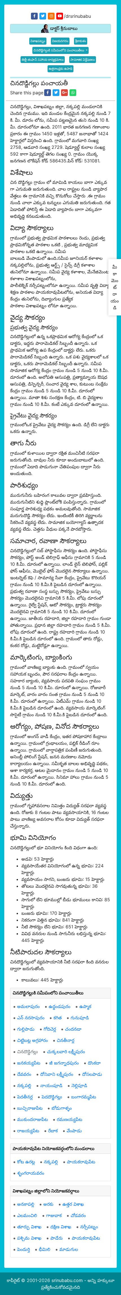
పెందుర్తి (23, 1249)
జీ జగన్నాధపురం (64, 1063)
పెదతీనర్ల (25, 1097)
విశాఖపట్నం (37, 41)
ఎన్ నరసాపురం (30, 1017)
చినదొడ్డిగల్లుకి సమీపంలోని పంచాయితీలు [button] (59, 50)
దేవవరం (24, 1074)
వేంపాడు (74, 1130)
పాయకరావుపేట (81, 1162)
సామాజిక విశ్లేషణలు (82, 60)
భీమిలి (44, 1249)
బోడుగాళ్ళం (61, 1108)
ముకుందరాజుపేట (32, 1119)
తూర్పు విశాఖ (29, 1226)
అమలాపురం (28, 1006)
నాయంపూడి (51, 1085)
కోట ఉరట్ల (26, 1162)
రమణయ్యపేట (69, 1119)
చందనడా (73, 1029)
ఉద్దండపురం (59, 1006)
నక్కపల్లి (24, 1085)
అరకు (48, 1204)
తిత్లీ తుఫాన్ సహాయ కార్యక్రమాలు (43, 60)
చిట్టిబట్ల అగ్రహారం (32, 1040)
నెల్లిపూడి (79, 1085)
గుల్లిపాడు (26, 1029)
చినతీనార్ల (65, 1040)
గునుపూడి (80, 1017)
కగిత (57, 1017)
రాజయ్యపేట (28, 1130)
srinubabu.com (67, 1280)
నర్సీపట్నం (89, 1226)
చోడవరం (78, 1215)
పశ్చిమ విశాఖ (29, 1238)
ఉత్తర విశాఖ (73, 1204)
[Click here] (47, 92)
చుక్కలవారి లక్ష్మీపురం (66, 1051)
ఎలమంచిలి (27, 1215)
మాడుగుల (68, 1249)
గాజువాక (54, 1215)
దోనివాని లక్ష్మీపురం (56, 1074)
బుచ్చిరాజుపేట (29, 1108)
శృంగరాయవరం (30, 1173)
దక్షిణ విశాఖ (60, 1226)
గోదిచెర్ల (50, 1029)
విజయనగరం (60, 41)
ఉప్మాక (85, 1006)
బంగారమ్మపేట (83, 1097)
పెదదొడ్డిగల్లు (52, 1097)
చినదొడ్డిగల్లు (27, 1051)
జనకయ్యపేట (28, 1063)
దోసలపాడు (92, 1074)
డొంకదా (94, 1063)
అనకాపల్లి (25, 1204)
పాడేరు (56, 1238)
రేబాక (53, 1130)
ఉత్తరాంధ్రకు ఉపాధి (60, 69)
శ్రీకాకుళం (80, 41)
